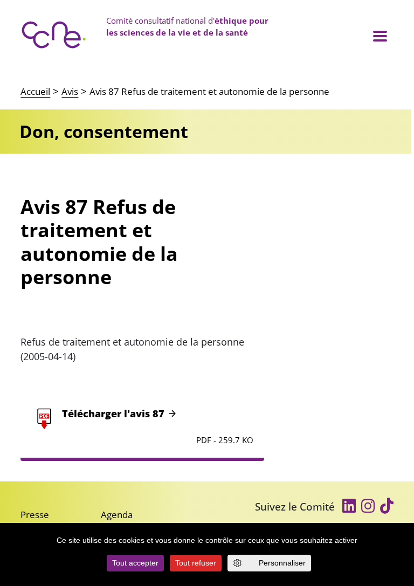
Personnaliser (282, 563)
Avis (69, 91)
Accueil (35, 91)
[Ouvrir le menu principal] (380, 36)
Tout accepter (135, 563)
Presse (34, 514)
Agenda (117, 514)
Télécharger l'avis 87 (113, 413)
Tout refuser (195, 563)
